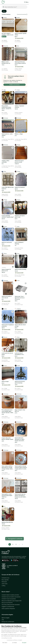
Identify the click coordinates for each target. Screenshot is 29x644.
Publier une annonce (14, 84)
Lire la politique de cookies (6, 637)
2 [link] (12, 544)
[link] (22, 544)
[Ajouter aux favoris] (12, 20)
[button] (26, 14)
